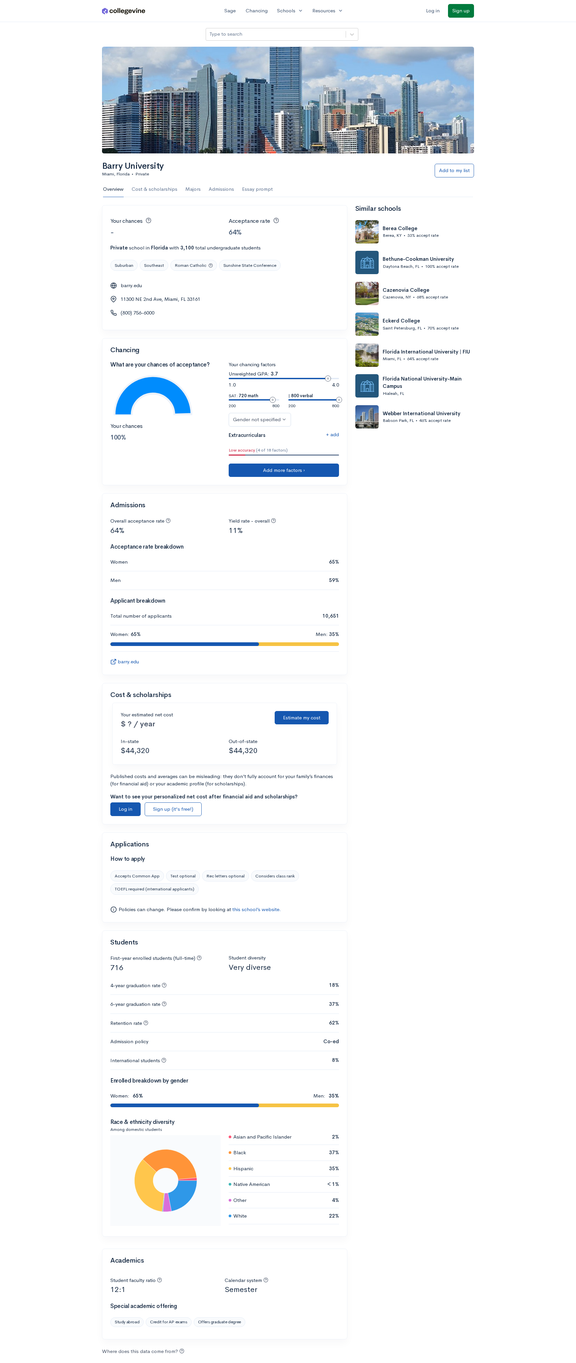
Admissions (221, 189)
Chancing (257, 10)
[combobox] (210, 34)
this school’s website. (256, 909)
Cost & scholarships (154, 189)
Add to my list (454, 170)
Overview (113, 189)
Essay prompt (257, 189)
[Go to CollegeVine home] (123, 11)
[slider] (328, 379)
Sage (230, 10)
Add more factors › (284, 470)
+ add (332, 434)
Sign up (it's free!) (173, 809)
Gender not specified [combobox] (257, 419)
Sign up (461, 10)
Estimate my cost (301, 717)
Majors (193, 189)
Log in (433, 10)
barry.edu (131, 285)
